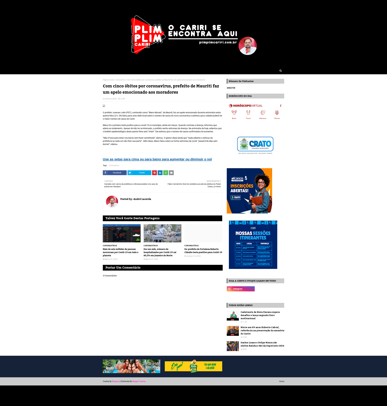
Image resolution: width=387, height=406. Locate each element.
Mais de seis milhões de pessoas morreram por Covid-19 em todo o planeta (120, 252)
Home (281, 381)
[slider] (107, 155)
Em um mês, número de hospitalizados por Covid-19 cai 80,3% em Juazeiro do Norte (160, 252)
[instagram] (241, 288)
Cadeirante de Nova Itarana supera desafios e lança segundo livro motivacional (260, 315)
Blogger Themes (139, 381)
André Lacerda (111, 99)
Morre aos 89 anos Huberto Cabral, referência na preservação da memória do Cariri (262, 330)
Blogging (115, 381)
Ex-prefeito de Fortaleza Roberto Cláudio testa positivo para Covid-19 (203, 251)
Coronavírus (120, 80)
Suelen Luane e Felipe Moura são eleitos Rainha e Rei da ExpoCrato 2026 (262, 344)
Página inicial (108, 80)
